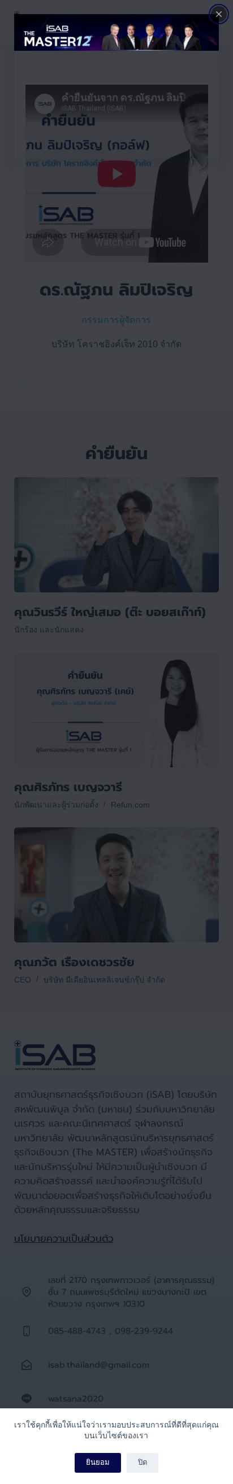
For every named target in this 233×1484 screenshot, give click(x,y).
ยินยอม (98, 1462)
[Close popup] (219, 14)
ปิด (142, 1462)
